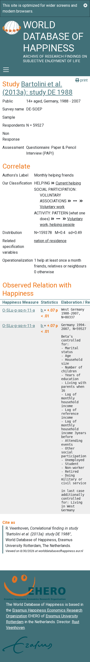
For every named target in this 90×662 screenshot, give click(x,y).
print (83, 80)
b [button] (42, 310)
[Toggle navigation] (6, 69)
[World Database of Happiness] (11, 40)
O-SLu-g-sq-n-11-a (18, 310)
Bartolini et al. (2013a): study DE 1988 (37, 88)
